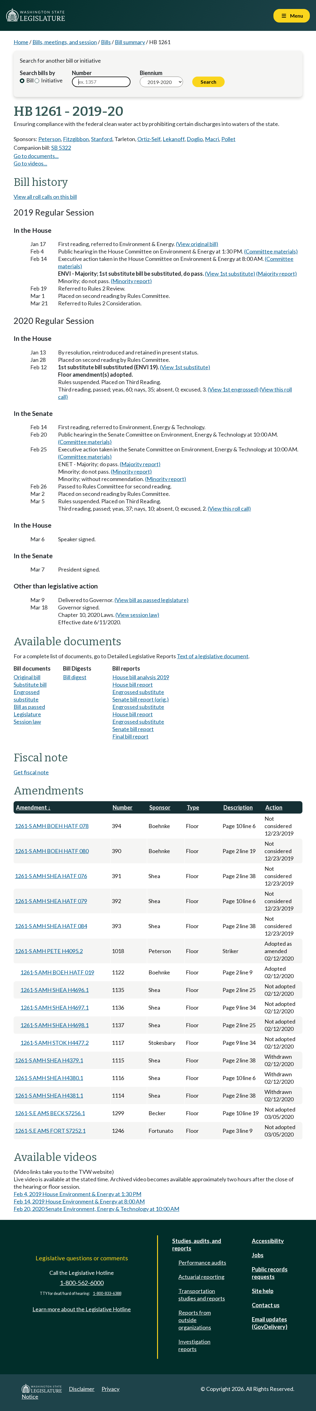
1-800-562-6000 (82, 1282)
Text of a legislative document (212, 656)
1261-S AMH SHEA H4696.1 (54, 989)
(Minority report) (131, 281)
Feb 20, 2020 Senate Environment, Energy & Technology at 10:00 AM (96, 1208)
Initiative (51, 80)
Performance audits (202, 1262)
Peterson (49, 139)
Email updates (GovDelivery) (269, 1323)
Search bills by (37, 72)
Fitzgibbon (76, 139)
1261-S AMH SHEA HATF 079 (51, 901)
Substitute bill (30, 684)
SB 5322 (61, 147)
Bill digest (74, 677)
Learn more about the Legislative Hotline (81, 1309)
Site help (262, 1290)
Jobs (258, 1255)
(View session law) (137, 614)
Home (21, 42)
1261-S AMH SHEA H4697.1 (54, 1007)
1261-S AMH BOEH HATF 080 (52, 851)
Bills (106, 42)
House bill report (132, 684)
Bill (29, 80)
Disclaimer (81, 1388)
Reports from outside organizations (194, 1320)
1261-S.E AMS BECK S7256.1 (50, 1113)
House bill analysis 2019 (140, 677)
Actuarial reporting (201, 1276)
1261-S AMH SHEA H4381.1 (49, 1095)
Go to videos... (30, 163)
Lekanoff (174, 139)
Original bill (27, 677)
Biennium (151, 72)
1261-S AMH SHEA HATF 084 (51, 926)
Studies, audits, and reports (196, 1244)
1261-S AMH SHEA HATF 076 (51, 876)
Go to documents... (36, 156)
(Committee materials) (271, 251)
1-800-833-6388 (107, 1293)
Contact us (266, 1305)
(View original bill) (197, 244)
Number (82, 72)
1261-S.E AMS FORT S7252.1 (50, 1130)
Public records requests (270, 1273)
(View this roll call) (229, 508)
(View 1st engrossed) (233, 389)
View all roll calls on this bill (45, 196)
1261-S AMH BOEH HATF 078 (52, 826)
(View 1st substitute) (230, 273)
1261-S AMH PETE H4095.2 (49, 951)
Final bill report (130, 736)
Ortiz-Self (148, 139)
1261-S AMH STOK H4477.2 (54, 1042)
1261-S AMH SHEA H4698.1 (54, 1025)
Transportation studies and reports (201, 1294)
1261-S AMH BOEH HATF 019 (57, 972)
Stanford (101, 139)
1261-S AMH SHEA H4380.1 (49, 1077)
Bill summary (130, 42)
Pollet (228, 139)
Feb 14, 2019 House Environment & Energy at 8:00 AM (79, 1201)
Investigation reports (194, 1345)
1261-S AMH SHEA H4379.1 (49, 1060)
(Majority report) (276, 273)
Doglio (195, 139)
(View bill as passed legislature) (151, 600)
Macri (212, 139)
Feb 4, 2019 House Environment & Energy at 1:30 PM (77, 1194)
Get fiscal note (31, 772)
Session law (27, 721)
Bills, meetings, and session (64, 42)
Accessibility (268, 1240)
